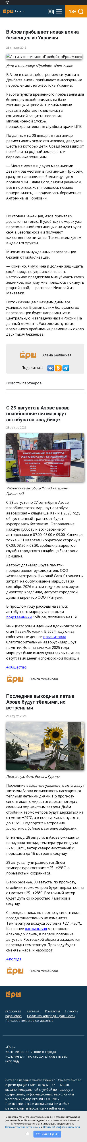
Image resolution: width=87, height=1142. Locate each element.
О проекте (13, 1011)
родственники (19, 617)
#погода (13, 959)
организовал (54, 636)
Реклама (33, 1011)
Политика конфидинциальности (51, 1016)
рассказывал (36, 928)
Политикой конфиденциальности (61, 1127)
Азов (18, 11)
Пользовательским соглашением (22, 1127)
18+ (72, 11)
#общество (16, 667)
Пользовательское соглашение (29, 1020)
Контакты (52, 1011)
